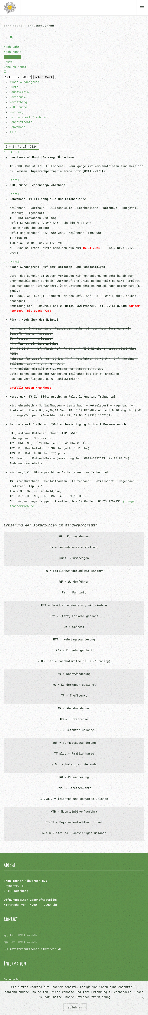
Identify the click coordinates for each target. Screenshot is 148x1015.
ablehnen (75, 1007)
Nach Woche (12, 57)
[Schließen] (142, 997)
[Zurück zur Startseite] (10, 7)
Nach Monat (12, 52)
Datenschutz (13, 979)
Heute (8, 62)
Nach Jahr (11, 47)
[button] (142, 7)
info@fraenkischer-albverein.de (36, 949)
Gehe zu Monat (43, 77)
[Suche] (5, 72)
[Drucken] (11, 38)
